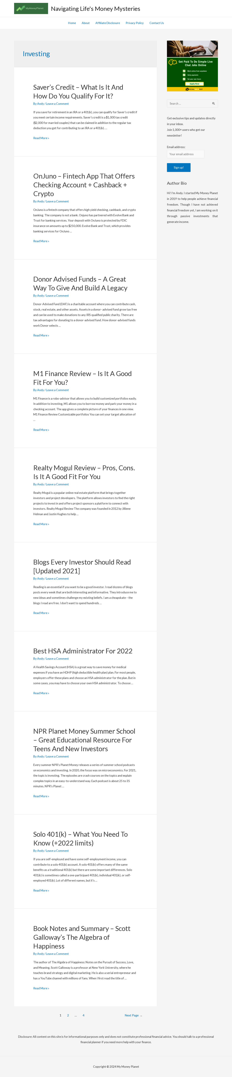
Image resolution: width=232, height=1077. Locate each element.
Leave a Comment (57, 103)
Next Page (133, 1015)
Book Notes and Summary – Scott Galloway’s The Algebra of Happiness (81, 937)
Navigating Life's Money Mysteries (95, 8)
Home (72, 23)
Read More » (41, 138)
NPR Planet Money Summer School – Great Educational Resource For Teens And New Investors (84, 740)
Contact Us (156, 23)
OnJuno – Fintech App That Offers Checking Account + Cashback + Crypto (84, 185)
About (86, 23)
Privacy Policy (135, 23)
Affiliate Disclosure (107, 23)
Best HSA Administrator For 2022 (82, 651)
